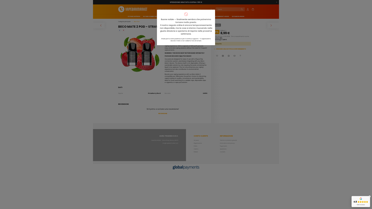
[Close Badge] (370, 196)
